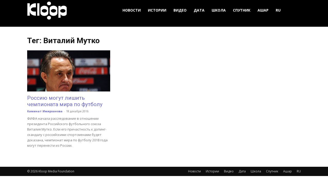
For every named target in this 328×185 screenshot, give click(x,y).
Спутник (241, 10)
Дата (199, 10)
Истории (157, 10)
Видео (180, 10)
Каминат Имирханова (45, 111)
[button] (295, 10)
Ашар (263, 10)
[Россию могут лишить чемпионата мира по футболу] (68, 70)
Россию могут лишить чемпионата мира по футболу (64, 101)
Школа (219, 10)
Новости (131, 10)
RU (278, 10)
